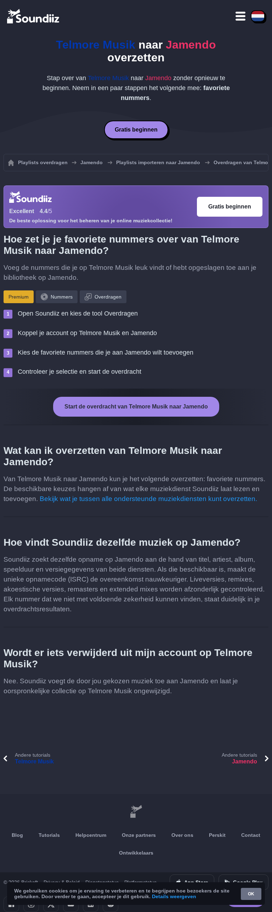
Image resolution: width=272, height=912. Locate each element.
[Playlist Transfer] (33, 16)
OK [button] (251, 893)
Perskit (217, 835)
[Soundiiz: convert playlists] (136, 812)
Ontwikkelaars (136, 853)
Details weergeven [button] (174, 896)
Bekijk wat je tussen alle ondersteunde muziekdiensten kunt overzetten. (148, 498)
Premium (18, 297)
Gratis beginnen (136, 130)
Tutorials (49, 835)
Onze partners (139, 835)
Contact (250, 835)
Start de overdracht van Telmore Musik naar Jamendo (136, 407)
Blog (17, 835)
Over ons (182, 835)
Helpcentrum (90, 835)
